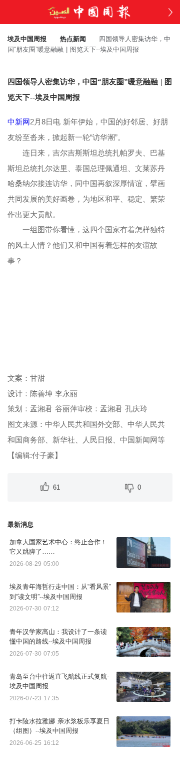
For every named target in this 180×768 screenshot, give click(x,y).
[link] (73, 39)
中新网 (19, 121)
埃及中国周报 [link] (27, 39)
